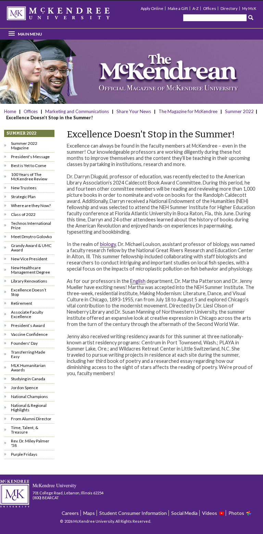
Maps (89, 513)
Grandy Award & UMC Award (31, 247)
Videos (209, 513)
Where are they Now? (31, 205)
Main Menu (30, 34)
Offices (209, 8)
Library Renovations (29, 281)
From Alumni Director (31, 418)
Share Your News (133, 111)
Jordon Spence (24, 387)
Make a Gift (178, 8)
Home (10, 111)
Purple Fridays (24, 454)
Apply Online (152, 8)
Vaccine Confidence (29, 334)
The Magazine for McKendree (188, 111)
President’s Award (28, 325)
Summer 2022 (239, 111)
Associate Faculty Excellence (27, 314)
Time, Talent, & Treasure (24, 429)
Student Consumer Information (133, 513)
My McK (249, 8)
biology (108, 244)
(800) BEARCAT (46, 497)
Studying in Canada (28, 378)
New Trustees (24, 188)
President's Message (30, 156)
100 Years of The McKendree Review (29, 176)
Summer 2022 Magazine (24, 145)
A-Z (195, 8)
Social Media (184, 513)
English (138, 281)
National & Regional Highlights (29, 407)
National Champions (29, 396)
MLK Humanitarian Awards (28, 367)
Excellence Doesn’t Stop (28, 292)
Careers (70, 513)
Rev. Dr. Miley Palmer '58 (30, 443)
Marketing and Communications (77, 111)
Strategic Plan (23, 196)
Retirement (21, 303)
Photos (236, 513)
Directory (229, 8)
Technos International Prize (31, 225)
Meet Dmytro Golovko (31, 236)
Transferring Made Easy (28, 354)
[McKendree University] (67, 15)
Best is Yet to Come (28, 165)
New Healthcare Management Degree (30, 269)
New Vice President (29, 259)
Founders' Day (24, 343)
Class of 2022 (23, 214)
